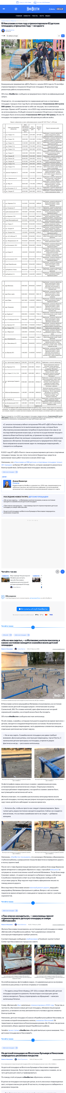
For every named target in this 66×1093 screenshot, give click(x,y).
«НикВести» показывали (20, 857)
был (19, 1005)
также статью (13, 1030)
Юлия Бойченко (21, 924)
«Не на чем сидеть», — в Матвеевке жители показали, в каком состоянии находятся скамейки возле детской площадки (29, 500)
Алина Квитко (21, 649)
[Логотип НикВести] (33, 9)
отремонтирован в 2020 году (42, 1005)
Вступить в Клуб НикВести (34, 609)
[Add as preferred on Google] (16, 8)
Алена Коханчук (10, 30)
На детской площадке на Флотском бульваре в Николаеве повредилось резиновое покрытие (29, 512)
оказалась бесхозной (44, 1020)
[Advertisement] (33, 545)
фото (42, 16)
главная (19, 16)
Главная (3, 20)
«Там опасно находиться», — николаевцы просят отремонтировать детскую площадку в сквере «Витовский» (31, 506)
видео (47, 16)
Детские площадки (38, 497)
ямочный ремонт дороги (39, 887)
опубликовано (32, 939)
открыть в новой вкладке (59, 649)
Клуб (60, 9)
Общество (13, 20)
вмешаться (54, 869)
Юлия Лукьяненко (22, 1059)
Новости (8, 20)
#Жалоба (5, 635)
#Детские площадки (8, 472)
